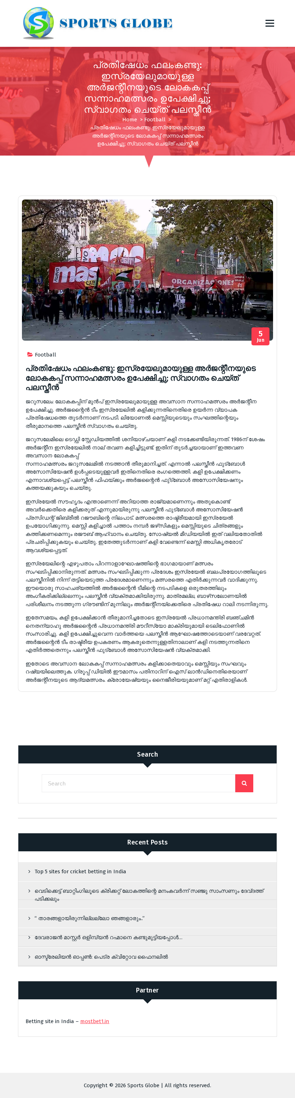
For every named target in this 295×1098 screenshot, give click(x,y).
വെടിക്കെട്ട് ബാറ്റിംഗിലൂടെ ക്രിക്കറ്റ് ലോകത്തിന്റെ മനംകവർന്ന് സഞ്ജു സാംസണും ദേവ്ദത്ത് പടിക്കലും (149, 895)
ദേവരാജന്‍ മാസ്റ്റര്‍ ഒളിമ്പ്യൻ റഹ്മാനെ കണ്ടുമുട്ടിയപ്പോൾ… (108, 937)
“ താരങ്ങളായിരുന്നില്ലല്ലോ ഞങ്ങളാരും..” (90, 918)
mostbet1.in (94, 1021)
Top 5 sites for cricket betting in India (80, 871)
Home (129, 119)
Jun (261, 336)
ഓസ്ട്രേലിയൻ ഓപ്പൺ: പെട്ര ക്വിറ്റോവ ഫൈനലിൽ (101, 957)
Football (154, 119)
